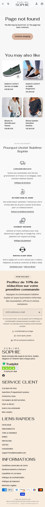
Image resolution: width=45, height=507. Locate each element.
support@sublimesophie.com (14, 453)
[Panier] (42, 4)
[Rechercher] (8, 4)
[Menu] (3, 4)
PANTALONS (7, 441)
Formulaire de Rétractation (13, 400)
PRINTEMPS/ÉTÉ (8, 429)
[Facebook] (3, 375)
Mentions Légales (9, 485)
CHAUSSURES (7, 449)
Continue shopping (22, 36)
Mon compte (7, 412)
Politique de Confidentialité (13, 478)
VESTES (5, 445)
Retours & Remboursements (22, 212)
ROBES (4, 437)
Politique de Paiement (11, 481)
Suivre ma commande (11, 408)
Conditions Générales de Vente (15, 466)
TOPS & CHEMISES (9, 433)
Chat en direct (29, 267)
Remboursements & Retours (14, 470)
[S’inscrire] (39, 312)
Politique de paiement (22, 241)
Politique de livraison (22, 183)
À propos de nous (9, 388)
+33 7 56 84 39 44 (14, 503)
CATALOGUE (6, 425)
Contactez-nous (16, 267)
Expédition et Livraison (11, 473)
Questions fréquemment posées (15, 392)
